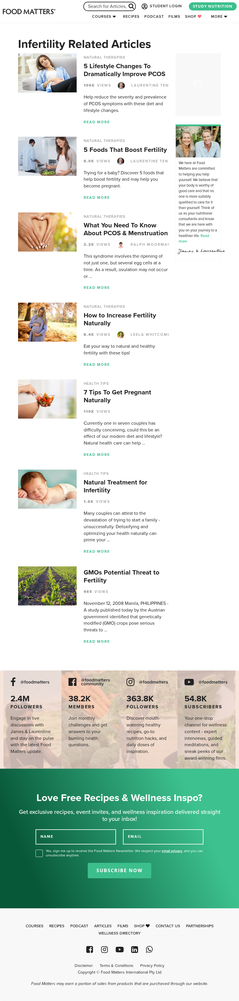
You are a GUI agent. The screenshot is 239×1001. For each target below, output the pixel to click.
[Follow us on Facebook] (89, 949)
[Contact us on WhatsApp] (149, 949)
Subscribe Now (119, 870)
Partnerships (200, 926)
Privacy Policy (152, 965)
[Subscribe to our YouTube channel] (119, 949)
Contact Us (168, 926)
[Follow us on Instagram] (104, 949)
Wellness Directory (120, 933)
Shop (191, 16)
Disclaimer (84, 965)
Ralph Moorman (150, 244)
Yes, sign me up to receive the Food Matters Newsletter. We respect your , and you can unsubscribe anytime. (124, 853)
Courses (101, 16)
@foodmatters (35, 682)
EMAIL (135, 836)
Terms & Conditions (116, 965)
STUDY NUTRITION (213, 6)
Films (174, 16)
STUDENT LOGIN (165, 6)
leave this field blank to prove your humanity (23, 775)
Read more (97, 122)
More (217, 16)
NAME (47, 836)
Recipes (131, 16)
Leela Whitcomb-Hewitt (159, 334)
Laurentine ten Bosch (158, 85)
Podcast (154, 16)
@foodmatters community (95, 682)
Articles (103, 926)
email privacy (172, 851)
